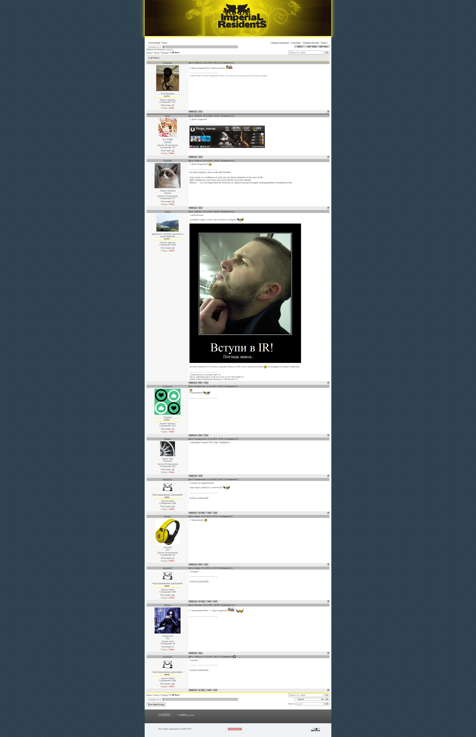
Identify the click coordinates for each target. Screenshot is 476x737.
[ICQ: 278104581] (200, 476)
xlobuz (168, 212)
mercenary (168, 386)
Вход (165, 42)
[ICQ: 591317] (215, 513)
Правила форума (311, 42)
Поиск (324, 42)
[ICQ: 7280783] (200, 112)
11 (234, 657)
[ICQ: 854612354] (200, 653)
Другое (156, 53)
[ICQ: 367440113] (206, 435)
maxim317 (167, 479)
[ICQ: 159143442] (206, 383)
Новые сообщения (280, 42)
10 (234, 605)
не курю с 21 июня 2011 (198, 498)
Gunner (167, 516)
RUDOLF (169, 50)
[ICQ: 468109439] (206, 564)
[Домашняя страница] (200, 383)
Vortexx (167, 605)
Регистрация (154, 42)
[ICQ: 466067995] (200, 208)
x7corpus (167, 63)
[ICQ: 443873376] (200, 157)
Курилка (165, 53)
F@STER (168, 161)
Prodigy (167, 439)
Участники (296, 42)
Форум (149, 53)
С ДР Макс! (175, 53)
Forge (167, 116)
